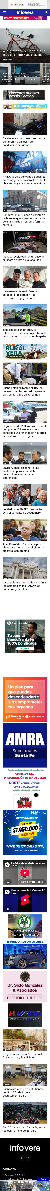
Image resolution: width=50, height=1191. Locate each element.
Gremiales (6, 170)
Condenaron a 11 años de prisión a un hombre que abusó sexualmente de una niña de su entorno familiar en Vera (24, 217)
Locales (6, 131)
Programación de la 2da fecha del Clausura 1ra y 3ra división (23, 1053)
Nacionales (7, 502)
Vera (4, 208)
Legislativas (7, 537)
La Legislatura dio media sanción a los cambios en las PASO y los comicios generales (24, 583)
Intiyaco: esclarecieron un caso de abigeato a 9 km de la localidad (24, 255)
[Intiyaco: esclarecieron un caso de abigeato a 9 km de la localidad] (25, 240)
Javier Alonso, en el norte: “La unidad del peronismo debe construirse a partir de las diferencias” (21, 470)
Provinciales (7, 381)
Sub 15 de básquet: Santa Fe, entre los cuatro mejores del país (24, 1126)
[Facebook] (21, 1155)
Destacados (7, 56)
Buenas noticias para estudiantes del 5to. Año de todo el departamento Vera (23, 1090)
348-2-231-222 (21, 1172)
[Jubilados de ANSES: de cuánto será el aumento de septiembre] (25, 492)
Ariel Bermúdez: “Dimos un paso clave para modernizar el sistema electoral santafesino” (23, 545)
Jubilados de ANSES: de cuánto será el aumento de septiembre (22, 508)
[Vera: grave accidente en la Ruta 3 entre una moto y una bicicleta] (25, 43)
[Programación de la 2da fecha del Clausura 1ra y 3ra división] (25, 1037)
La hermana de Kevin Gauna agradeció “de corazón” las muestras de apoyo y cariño (20, 292)
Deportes (6, 1047)
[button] (4, 9)
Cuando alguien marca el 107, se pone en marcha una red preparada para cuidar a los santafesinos (24, 389)
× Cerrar (42, 1179)
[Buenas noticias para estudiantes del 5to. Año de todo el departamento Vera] (25, 1072)
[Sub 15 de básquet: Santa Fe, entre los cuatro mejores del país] (25, 1111)
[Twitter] (28, 1155)
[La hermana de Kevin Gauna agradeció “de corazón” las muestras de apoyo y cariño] (25, 275)
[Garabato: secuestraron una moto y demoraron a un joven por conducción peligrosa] (25, 122)
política (6, 461)
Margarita (6, 323)
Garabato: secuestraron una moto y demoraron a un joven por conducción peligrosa (24, 139)
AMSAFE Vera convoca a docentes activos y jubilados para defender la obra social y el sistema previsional (24, 177)
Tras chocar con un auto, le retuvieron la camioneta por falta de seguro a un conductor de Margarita (25, 331)
